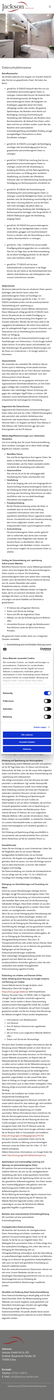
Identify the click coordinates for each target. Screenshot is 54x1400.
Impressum (14, 1386)
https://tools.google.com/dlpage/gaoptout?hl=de (23, 1136)
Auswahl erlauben (27, 742)
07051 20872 (19, 1373)
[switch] (47, 701)
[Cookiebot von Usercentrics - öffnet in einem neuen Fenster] (40, 649)
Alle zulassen (27, 735)
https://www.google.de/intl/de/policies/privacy (26, 1155)
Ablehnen (27, 749)
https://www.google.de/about (15, 991)
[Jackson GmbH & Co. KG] (18, 7)
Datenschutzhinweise (34, 1386)
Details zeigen (40, 727)
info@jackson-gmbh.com (24, 1376)
